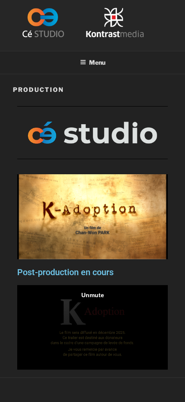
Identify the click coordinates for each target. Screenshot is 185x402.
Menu (97, 62)
